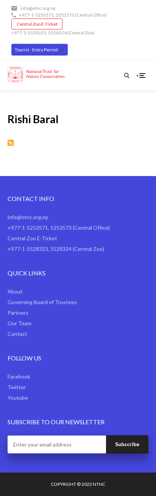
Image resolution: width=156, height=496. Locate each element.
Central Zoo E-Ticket (37, 24)
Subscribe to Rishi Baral (11, 143)
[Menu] (142, 75)
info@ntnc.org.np (37, 8)
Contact (17, 334)
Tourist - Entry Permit (36, 50)
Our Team (19, 323)
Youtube (18, 397)
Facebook (19, 376)
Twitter (17, 387)
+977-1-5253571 (36, 15)
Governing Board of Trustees (42, 302)
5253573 (65, 15)
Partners (18, 312)
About (15, 291)
